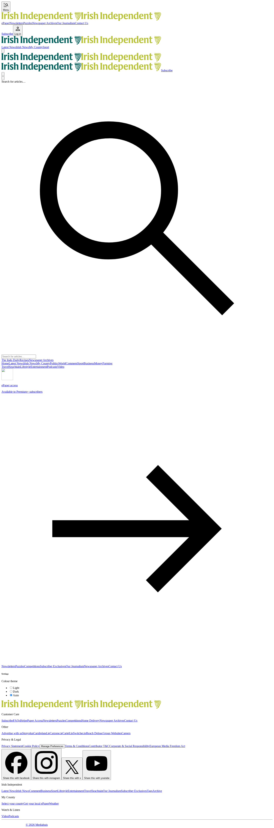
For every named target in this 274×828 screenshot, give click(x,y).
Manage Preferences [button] (52, 746)
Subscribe (7, 720)
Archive (157, 790)
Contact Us (81, 23)
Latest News (8, 47)
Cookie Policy (31, 746)
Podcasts (14, 816)
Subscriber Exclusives (53, 666)
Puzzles (27, 23)
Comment (35, 790)
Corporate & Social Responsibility (129, 746)
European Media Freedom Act (167, 746)
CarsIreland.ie (41, 733)
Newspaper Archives (44, 23)
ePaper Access (34, 720)
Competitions (32, 666)
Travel (88, 790)
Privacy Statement (12, 746)
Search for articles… (13, 81)
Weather (54, 803)
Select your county (12, 803)
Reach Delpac (94, 733)
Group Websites (112, 733)
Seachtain (97, 790)
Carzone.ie (56, 733)
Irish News (22, 47)
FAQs (16, 720)
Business (46, 790)
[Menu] (2, 51)
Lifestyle (62, 790)
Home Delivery (90, 720)
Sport (46, 47)
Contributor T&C (99, 746)
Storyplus (27, 733)
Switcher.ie (79, 733)
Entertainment (76, 790)
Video (5, 816)
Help (23, 720)
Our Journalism (66, 23)
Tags (149, 790)
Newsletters (16, 23)
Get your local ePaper (36, 803)
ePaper (5, 23)
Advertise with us (11, 733)
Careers (126, 733)
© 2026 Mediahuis (37, 824)
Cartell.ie (67, 733)
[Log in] (2, 74)
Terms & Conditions (77, 746)
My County (36, 47)
